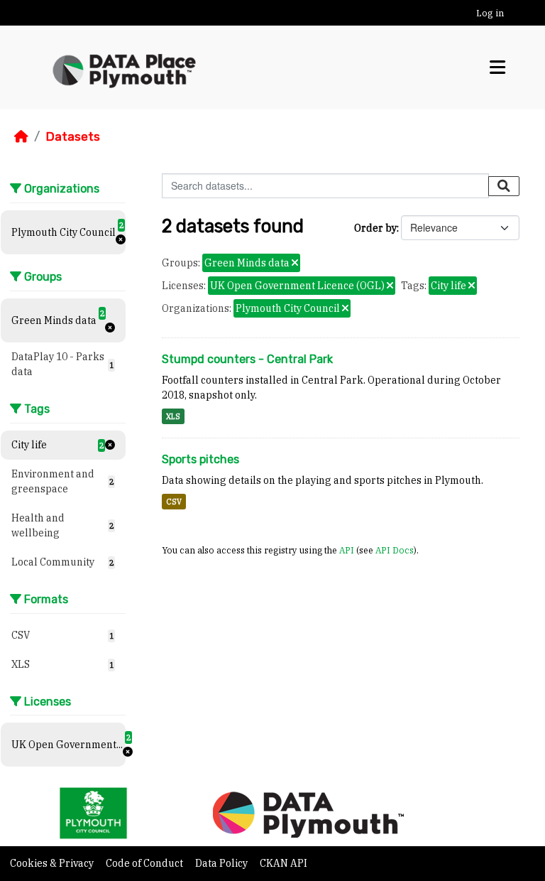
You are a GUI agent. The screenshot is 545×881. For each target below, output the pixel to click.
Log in (490, 13)
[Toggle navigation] (497, 67)
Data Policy (222, 863)
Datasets (72, 136)
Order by (375, 228)
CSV (174, 502)
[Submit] (503, 186)
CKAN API (283, 863)
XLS (173, 416)
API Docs (394, 550)
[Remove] (295, 264)
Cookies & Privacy (53, 863)
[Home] (21, 136)
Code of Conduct (145, 863)
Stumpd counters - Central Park (247, 359)
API (346, 550)
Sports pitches (200, 459)
